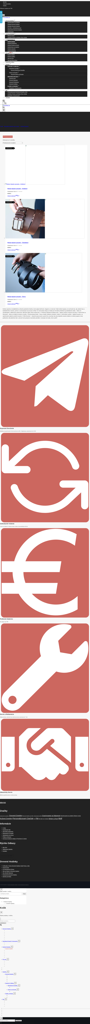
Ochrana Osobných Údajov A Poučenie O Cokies (15, 838)
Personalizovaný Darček (23, 818)
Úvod (1, 126)
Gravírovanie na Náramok (51, 816)
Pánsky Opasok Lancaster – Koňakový (17, 188)
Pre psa (4, 959)
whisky (46, 818)
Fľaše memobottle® (12, 997)
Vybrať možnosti (11, 196)
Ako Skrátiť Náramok (8, 873)
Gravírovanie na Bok (38, 815)
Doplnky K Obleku (9, 983)
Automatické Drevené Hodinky (15, 29)
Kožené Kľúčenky (12, 50)
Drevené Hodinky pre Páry (28, 815)
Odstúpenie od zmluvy (8, 835)
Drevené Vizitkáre (13, 84)
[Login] (42, 12)
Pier (34, 818)
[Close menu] (0, 919)
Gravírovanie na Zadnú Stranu (69, 815)
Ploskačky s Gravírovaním (15, 88)
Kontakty (5, 5)
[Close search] (1, 1018)
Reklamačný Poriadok (8, 833)
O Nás (4, 828)
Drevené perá (12, 78)
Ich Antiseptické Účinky (8, 869)
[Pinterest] (4, 15)
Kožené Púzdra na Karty (13, 45)
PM (37, 819)
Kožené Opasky (11, 41)
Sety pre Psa (11, 58)
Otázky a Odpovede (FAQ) (9, 1013)
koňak (79, 815)
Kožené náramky (11, 48)
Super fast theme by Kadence (23, 884)
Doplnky (5, 971)
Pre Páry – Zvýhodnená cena (14, 28)
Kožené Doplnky (25, 126)
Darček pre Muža (7, 876)
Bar (3, 999)
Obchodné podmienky (8, 831)
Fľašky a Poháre (9, 993)
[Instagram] (3, 802)
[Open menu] (3, 110)
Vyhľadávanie (3, 923)
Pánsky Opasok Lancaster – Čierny (16, 296)
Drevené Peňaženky (14, 82)
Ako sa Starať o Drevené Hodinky (11, 871)
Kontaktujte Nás (6, 829)
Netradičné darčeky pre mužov (11, 126)
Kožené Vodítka (11, 56)
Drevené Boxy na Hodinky (14, 22)
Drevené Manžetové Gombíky (18, 70)
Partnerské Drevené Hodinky (10, 874)
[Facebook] (1, 802)
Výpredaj (8, 97)
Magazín (5, 1015)
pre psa (41, 818)
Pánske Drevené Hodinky (14, 24)
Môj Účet (5, 2)
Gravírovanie (11, 31)
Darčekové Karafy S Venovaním (10, 941)
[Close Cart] (1, 912)
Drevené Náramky (13, 80)
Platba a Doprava (7, 837)
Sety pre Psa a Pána (12, 60)
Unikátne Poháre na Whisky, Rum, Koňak (17, 37)
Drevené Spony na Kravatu (17, 74)
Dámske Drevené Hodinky (14, 26)
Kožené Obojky (11, 54)
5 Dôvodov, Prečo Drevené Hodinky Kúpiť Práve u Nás (16, 866)
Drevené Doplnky (15, 816)
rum (44, 818)
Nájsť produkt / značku (5, 891)
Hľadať (24, 893)
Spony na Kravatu (12, 989)
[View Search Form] (3, 101)
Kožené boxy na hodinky (13, 47)
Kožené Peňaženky (12, 43)
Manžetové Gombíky (12, 985)
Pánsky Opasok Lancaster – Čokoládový (17, 242)
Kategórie (3, 898)
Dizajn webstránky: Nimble (13, 884)
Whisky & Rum (11, 35)
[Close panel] (1, 889)
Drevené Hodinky (7, 928)
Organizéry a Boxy (10, 62)
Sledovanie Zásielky (7, 3)
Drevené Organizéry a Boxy (9, 969)
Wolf (60, 818)
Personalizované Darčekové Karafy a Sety (17, 92)
